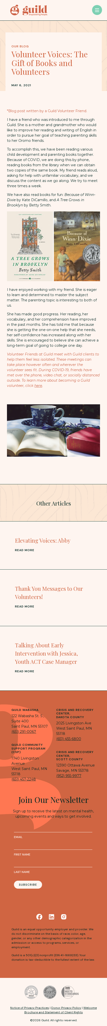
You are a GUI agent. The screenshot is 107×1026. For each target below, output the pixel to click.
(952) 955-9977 (68, 775)
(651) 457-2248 (23, 779)
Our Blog (20, 46)
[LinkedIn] (51, 917)
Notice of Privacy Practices (29, 1008)
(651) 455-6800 (68, 739)
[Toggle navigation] (97, 10)
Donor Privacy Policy (66, 1008)
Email (18, 837)
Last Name (22, 872)
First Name (22, 854)
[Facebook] (39, 917)
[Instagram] (63, 917)
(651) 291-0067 (23, 731)
